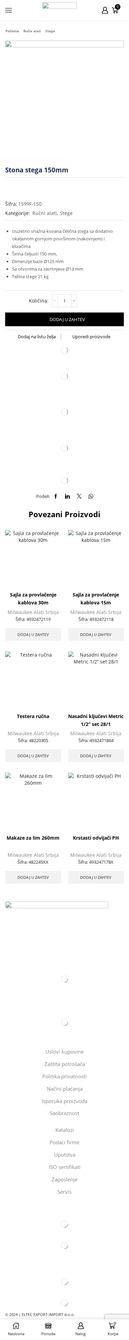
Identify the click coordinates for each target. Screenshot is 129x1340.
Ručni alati (32, 31)
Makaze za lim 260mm (33, 837)
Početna (12, 31)
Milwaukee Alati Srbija (33, 612)
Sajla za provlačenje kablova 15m (96, 598)
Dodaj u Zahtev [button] (33, 634)
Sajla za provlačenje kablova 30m (33, 598)
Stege (50, 31)
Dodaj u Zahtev (67, 319)
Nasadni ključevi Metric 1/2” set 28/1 (95, 720)
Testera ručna (33, 716)
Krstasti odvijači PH (96, 837)
